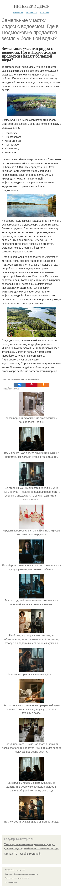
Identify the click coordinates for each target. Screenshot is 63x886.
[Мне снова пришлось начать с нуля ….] (31, 670)
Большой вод (33, 379)
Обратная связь (11, 882)
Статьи (44, 12)
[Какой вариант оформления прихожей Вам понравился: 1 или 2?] (31, 414)
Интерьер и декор (31, 6)
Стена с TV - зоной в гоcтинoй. (22, 853)
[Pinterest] (31, 385)
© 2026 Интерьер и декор (15, 870)
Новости (31, 12)
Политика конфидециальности (17, 878)
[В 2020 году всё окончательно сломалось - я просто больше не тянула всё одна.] (31, 596)
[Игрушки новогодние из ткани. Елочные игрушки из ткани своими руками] (31, 526)
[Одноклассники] (43, 385)
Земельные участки (19, 379)
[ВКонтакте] (20, 385)
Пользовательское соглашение (26, 874)
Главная (18, 12)
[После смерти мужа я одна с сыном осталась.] (31, 817)
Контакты (8, 874)
